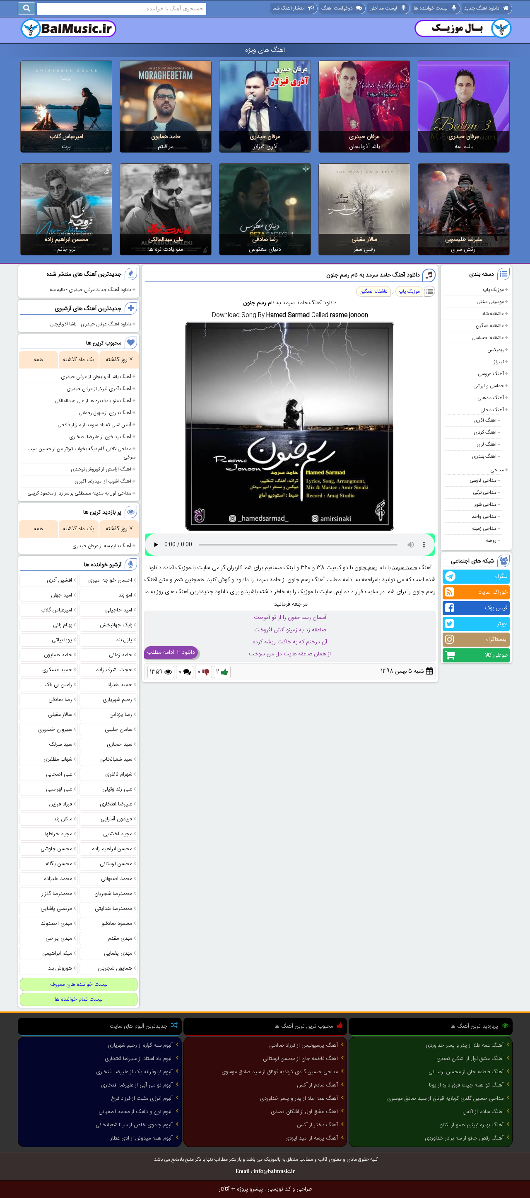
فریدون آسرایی (116, 819)
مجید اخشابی (117, 834)
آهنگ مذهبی (490, 398)
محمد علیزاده (58, 878)
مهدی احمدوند (56, 923)
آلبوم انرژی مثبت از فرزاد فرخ (142, 1098)
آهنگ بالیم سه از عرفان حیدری (101, 546)
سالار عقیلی (364, 240)
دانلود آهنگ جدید (481, 8)
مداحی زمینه (484, 528)
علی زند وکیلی (117, 789)
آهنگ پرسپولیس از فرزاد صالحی (303, 1045)
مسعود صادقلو (116, 923)
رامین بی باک (58, 684)
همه (38, 359)
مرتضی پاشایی (56, 908)
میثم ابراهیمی (57, 953)
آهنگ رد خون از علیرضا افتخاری (100, 437)
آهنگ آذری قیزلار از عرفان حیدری (99, 389)
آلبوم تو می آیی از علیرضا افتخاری (137, 1085)
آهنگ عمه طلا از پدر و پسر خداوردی (465, 1045)
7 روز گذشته (119, 359)
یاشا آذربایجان (364, 147)
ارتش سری (464, 250)
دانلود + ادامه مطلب (171, 652)
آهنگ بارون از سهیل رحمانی (105, 413)
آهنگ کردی (485, 432)
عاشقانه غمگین (490, 326)
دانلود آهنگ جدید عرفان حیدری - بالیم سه (90, 290)
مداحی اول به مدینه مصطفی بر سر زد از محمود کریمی (79, 493)
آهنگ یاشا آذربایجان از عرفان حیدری (96, 377)
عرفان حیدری (463, 137)
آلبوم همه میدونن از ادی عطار (142, 1138)
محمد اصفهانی (116, 878)
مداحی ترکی (484, 492)
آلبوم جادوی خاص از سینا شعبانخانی (134, 1125)
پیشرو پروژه (250, 1189)
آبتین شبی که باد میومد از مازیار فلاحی (94, 425)
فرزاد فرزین (60, 804)
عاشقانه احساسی (488, 338)
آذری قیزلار (265, 147)
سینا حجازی (119, 744)
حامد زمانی (120, 655)
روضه (491, 540)
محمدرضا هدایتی (113, 908)
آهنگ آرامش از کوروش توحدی (101, 469)
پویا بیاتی (62, 640)
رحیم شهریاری (117, 699)
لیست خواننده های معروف (79, 984)
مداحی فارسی (483, 480)
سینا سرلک (60, 744)
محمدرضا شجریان (113, 893)
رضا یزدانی (120, 714)
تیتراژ (499, 362)
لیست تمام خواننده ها (79, 999)
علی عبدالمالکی (165, 240)
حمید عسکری (57, 669)
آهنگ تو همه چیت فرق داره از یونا (466, 1085)
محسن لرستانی (116, 863)
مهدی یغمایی (118, 953)
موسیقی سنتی (490, 302)
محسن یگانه (59, 863)
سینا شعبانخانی (116, 759)
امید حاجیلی (118, 610)
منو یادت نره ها (165, 250)
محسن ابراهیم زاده (66, 240)
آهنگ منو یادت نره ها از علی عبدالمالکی (93, 401)
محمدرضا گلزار (57, 893)
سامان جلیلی (118, 729)
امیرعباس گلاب (66, 137)
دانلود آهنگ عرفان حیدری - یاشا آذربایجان (90, 324)
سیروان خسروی (55, 729)
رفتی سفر (364, 250)
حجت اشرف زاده (114, 669)
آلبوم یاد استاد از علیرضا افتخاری (139, 1058)
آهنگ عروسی (491, 374)
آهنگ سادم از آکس (483, 1111)
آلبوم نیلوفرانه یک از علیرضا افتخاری (134, 1072)
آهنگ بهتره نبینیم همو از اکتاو (472, 1125)
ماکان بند (62, 819)
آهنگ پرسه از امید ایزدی (311, 1138)
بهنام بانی (62, 625)
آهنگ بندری (484, 456)
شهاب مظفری (57, 759)
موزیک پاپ (493, 290)
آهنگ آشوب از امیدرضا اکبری (103, 481)
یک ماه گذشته (78, 359)
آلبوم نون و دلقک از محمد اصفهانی (136, 1111)
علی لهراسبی (59, 789)
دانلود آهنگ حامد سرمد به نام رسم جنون (373, 275)
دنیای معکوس (265, 250)
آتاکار (224, 1189)
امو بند (125, 595)
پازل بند (124, 640)
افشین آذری (59, 580)
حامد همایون (166, 137)
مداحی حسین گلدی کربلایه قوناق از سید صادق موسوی (445, 1098)
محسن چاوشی (56, 849)
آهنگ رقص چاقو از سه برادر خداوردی (464, 1138)
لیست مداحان (383, 8)
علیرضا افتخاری (116, 804)
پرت (66, 147)
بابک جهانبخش (116, 625)
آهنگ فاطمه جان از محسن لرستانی (466, 1072)
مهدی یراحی (59, 938)
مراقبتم (165, 147)
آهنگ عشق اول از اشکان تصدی (470, 1058)
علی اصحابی (59, 774)
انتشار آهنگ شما (288, 8)
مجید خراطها (58, 834)
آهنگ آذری (485, 420)
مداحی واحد (484, 516)
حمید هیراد (119, 684)
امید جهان (61, 595)
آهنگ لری (486, 444)
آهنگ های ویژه (265, 50)
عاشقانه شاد (493, 314)
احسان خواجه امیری (110, 580)
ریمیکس (495, 350)
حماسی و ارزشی (488, 386)
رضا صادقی (265, 240)
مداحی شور (485, 504)
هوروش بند (60, 968)
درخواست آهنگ (337, 8)
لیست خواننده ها (431, 8)
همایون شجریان (115, 968)
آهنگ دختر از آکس (317, 1125)
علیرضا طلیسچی (463, 240)
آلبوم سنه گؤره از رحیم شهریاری (140, 1045)
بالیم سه (464, 147)
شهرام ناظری (118, 774)
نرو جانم (66, 250)
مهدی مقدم (120, 938)
